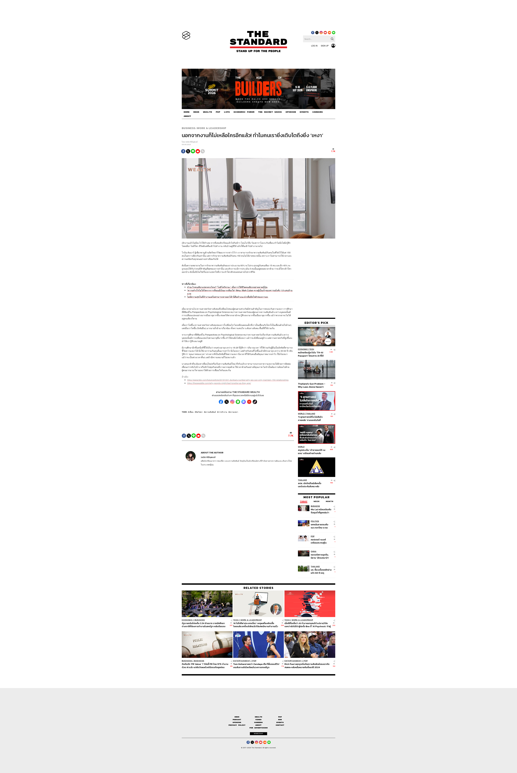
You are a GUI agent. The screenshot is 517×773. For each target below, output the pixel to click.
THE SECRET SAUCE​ (270, 112)
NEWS (196, 112)
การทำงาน (222, 412)
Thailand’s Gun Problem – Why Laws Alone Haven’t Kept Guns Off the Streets (311, 385)
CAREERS (317, 112)
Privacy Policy (236, 725)
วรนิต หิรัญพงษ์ (191, 141)
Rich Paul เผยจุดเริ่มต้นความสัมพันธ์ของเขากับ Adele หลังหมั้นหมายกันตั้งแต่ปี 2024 (306, 666)
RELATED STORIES (259, 588)
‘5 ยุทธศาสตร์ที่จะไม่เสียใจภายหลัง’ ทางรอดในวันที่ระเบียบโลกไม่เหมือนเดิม (310, 418)
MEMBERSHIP (258, 733)
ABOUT (187, 116)
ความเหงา (234, 412)
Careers (258, 722)
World (301, 414)
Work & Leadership (211, 128)
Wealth (258, 717)
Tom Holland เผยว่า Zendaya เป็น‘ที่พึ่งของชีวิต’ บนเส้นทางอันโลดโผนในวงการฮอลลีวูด (256, 666)
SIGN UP (325, 45)
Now (280, 719)
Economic (303, 349)
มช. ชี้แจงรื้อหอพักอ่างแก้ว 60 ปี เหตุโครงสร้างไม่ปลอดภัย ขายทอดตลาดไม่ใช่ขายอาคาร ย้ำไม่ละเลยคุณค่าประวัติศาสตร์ (321, 571)
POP (218, 112)
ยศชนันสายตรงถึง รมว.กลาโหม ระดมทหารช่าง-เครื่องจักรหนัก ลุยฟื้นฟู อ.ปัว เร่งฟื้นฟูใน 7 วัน (321, 526)
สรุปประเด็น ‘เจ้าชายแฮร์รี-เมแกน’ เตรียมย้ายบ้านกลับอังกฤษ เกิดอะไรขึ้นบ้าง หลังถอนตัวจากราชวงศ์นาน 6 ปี (311, 452)
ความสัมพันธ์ (210, 412)
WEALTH (207, 112)
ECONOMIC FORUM (244, 112)
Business (188, 128)
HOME (187, 112)
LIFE (227, 112)
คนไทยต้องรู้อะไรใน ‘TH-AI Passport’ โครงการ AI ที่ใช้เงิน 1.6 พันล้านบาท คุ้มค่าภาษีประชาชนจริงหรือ (311, 354)
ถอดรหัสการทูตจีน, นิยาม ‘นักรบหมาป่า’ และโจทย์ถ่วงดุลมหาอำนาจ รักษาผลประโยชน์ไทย (320, 556)
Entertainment (241, 661)
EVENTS (304, 112)
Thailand (310, 414)
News (237, 717)
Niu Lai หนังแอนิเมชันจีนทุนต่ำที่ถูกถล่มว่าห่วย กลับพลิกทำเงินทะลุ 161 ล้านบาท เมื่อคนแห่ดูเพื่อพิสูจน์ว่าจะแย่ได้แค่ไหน (321, 511)
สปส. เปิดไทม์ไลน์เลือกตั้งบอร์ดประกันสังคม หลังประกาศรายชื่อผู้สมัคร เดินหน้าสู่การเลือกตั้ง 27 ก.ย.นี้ (310, 485)
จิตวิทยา (199, 412)
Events (280, 722)
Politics (315, 521)
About (258, 725)
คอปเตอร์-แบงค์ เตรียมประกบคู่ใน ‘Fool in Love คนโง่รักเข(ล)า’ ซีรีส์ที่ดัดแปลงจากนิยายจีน (321, 541)
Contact (280, 725)
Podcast (237, 719)
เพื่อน (191, 412)
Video (258, 719)
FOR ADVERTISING (258, 728)
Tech (311, 349)
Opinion (237, 722)
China (313, 551)
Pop (280, 717)
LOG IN (314, 45)
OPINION (291, 112)
